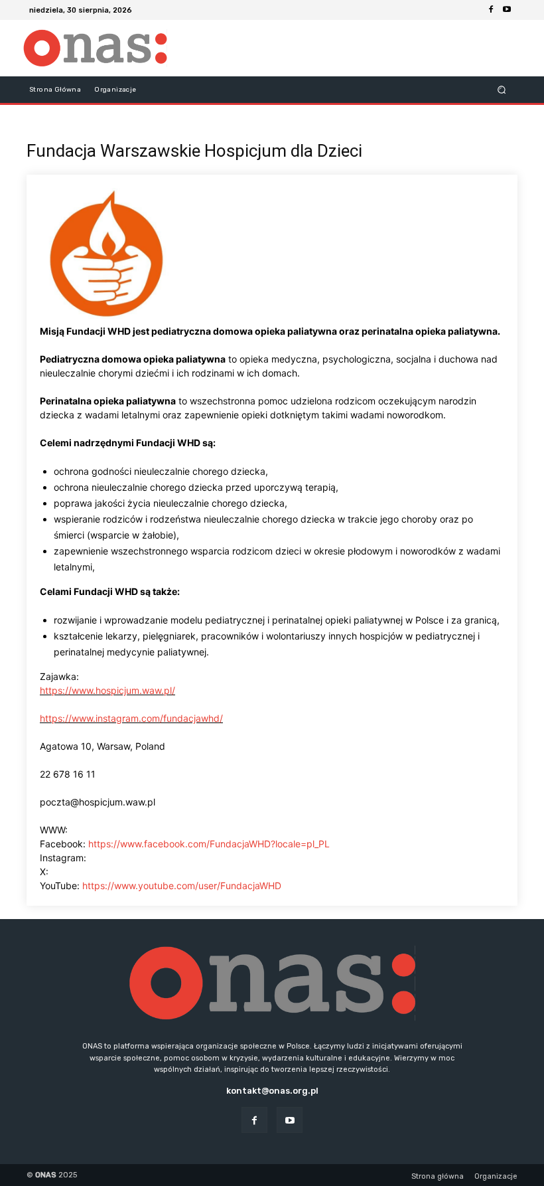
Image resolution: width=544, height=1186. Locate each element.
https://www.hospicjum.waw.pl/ (107, 690)
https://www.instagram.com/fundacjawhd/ (131, 718)
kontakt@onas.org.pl (272, 1091)
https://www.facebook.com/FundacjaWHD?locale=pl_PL (209, 843)
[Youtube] (507, 10)
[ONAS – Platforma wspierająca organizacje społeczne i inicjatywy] (95, 48)
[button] (502, 89)
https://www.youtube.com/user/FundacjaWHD (181, 885)
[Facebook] (491, 10)
